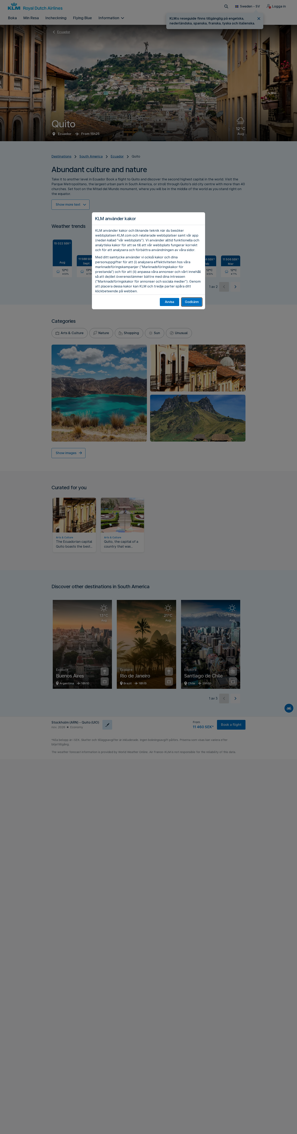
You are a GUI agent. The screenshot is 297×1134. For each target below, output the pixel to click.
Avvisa (169, 302)
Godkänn (192, 302)
